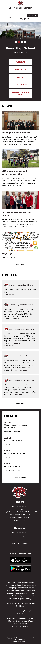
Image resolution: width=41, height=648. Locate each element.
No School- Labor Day (15, 461)
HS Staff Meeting (13, 474)
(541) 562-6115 (24, 526)
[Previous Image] (3, 38)
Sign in (32, 15)
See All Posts (20, 272)
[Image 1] (16, 42)
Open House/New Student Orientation (16, 434)
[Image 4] (25, 42)
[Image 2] (19, 42)
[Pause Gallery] (20, 38)
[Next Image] (37, 38)
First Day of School (13, 448)
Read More (18, 351)
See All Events (20, 486)
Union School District (19, 541)
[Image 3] (22, 42)
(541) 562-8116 (21, 528)
